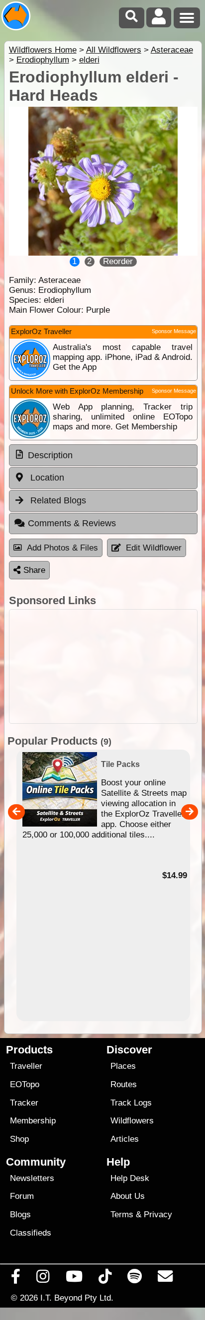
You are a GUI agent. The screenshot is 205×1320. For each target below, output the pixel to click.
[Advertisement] (103, 666)
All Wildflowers (113, 50)
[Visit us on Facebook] (15, 1279)
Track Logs (131, 1103)
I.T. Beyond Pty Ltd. (76, 1298)
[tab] (103, 455)
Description (50, 455)
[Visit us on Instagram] (43, 1279)
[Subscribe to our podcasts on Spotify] (135, 1279)
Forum (22, 1196)
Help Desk (129, 1178)
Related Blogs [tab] (57, 500)
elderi (89, 60)
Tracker (24, 1103)
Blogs (20, 1214)
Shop (19, 1139)
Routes (123, 1084)
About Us (127, 1196)
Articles (124, 1139)
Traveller (26, 1066)
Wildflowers (132, 1120)
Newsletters (32, 1178)
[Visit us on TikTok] (105, 1279)
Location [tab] (46, 478)
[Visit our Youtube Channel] (74, 1279)
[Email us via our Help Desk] (165, 1279)
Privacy (158, 1214)
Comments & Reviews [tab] (72, 523)
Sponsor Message (174, 331)
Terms (121, 1214)
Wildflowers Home (43, 50)
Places (123, 1066)
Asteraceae (172, 50)
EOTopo (24, 1084)
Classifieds (30, 1233)
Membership (33, 1120)
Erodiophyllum (42, 60)
